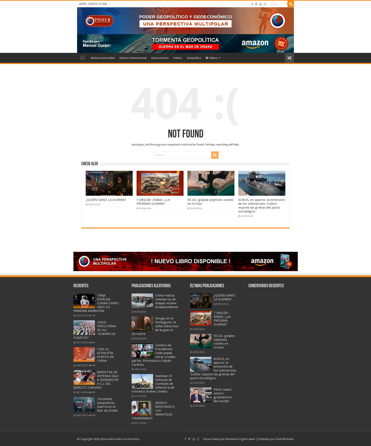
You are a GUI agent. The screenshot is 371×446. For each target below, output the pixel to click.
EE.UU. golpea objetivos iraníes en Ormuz (224, 341)
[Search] (290, 4)
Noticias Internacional (133, 58)
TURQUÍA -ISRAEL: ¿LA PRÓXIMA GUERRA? (153, 202)
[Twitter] (256, 4)
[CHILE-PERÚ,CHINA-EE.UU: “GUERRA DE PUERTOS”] (84, 327)
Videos (213, 58)
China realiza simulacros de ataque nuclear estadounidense (166, 301)
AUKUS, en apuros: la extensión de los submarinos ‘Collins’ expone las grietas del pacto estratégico (261, 205)
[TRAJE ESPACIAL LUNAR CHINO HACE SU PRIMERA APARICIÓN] (84, 300)
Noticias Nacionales (103, 58)
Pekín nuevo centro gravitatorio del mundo (223, 395)
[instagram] (265, 4)
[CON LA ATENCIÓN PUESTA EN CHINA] (84, 354)
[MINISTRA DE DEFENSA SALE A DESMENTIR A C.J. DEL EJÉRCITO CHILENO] (84, 377)
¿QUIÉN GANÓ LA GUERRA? (106, 200)
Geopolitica (194, 58)
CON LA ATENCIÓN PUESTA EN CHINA (105, 355)
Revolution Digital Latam (240, 439)
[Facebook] (252, 4)
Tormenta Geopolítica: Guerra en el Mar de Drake (107, 404)
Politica (177, 58)
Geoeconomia (160, 58)
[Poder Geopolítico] (185, 20)
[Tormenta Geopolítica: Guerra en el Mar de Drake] (84, 404)
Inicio (82, 57)
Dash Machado (284, 439)
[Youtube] (260, 4)
